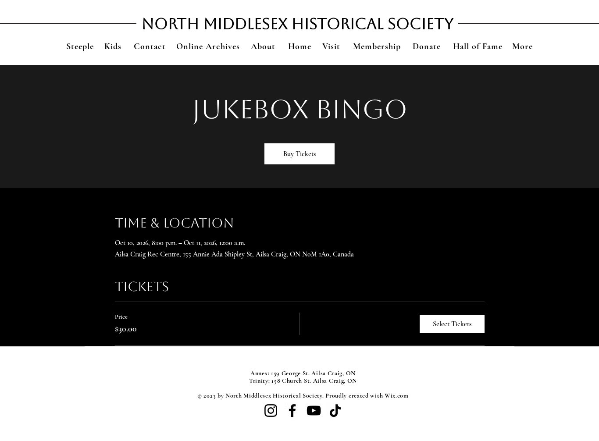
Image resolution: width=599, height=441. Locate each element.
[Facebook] (292, 410)
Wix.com (397, 395)
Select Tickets (452, 324)
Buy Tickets (299, 153)
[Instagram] (270, 410)
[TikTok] (335, 410)
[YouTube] (313, 410)
